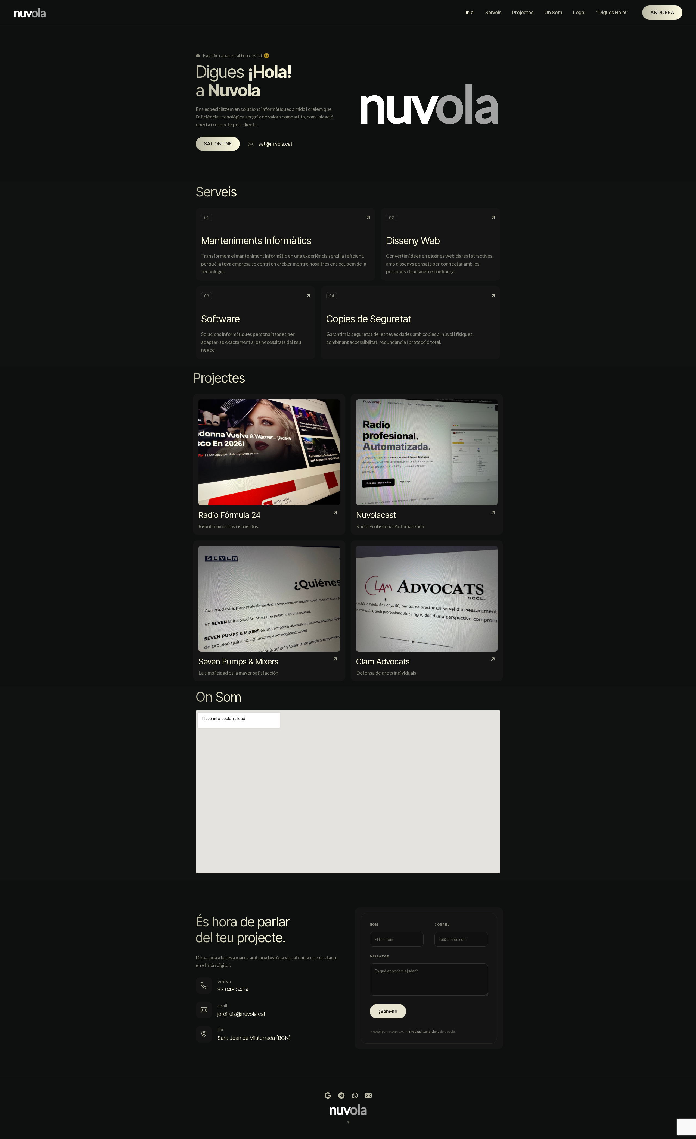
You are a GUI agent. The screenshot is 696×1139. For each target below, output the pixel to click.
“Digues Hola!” (612, 12)
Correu (442, 924)
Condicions (431, 1031)
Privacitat (414, 1031)
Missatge (379, 956)
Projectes (522, 12)
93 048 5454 (233, 989)
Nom (374, 924)
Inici (470, 12)
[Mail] (368, 1095)
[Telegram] (341, 1095)
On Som (553, 12)
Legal (579, 12)
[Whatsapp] (354, 1095)
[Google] (327, 1095)
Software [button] (220, 319)
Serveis (493, 12)
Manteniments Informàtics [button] (256, 240)
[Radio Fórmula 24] (269, 464)
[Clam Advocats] (427, 610)
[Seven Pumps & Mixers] (269, 610)
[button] (218, 144)
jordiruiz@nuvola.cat (241, 1014)
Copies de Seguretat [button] (368, 319)
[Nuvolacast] (427, 464)
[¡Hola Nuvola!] (31, 12)
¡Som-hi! (388, 1011)
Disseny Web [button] (413, 240)
